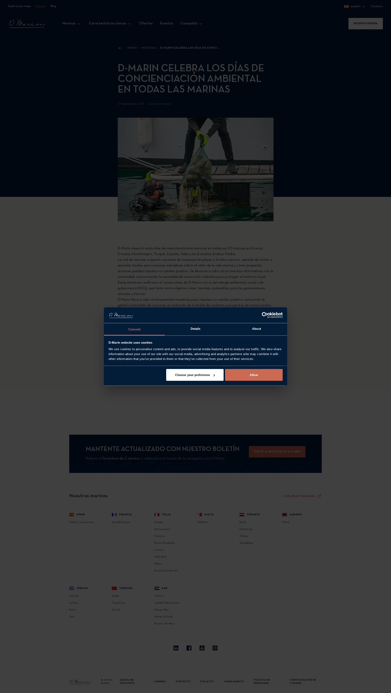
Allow (254, 375)
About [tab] (256, 328)
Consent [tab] (134, 329)
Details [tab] (196, 328)
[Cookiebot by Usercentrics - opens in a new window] (265, 315)
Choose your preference (192, 375)
